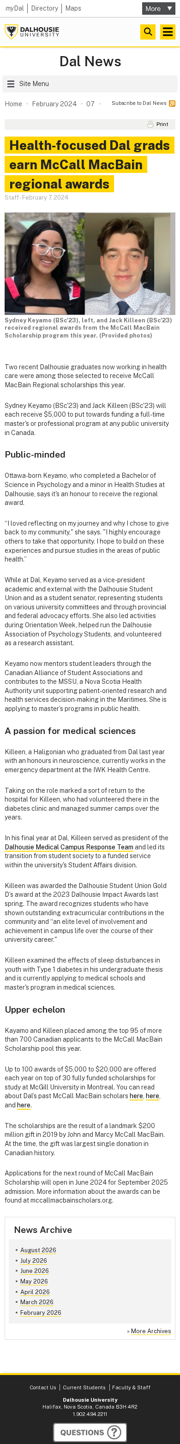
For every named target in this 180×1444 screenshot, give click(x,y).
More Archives (151, 1331)
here (136, 1096)
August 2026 (38, 1250)
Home (13, 104)
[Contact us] (90, 1432)
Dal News (90, 61)
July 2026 (33, 1260)
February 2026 (40, 1312)
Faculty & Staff (131, 1387)
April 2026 (35, 1292)
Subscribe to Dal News (139, 103)
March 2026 (37, 1302)
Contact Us (43, 1387)
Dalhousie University (32, 32)
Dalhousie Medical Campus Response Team (69, 847)
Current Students (84, 1387)
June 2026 (34, 1270)
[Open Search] (148, 32)
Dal (15, 8)
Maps (73, 8)
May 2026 (34, 1281)
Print (162, 124)
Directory (44, 8)
